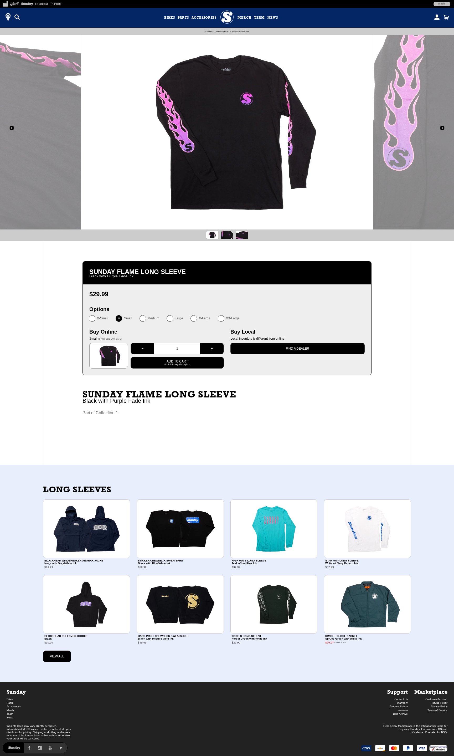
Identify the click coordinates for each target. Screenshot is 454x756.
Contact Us (401, 699)
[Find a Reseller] (8, 17)
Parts (183, 17)
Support (442, 4)
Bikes (169, 17)
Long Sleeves (221, 31)
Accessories (204, 17)
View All (57, 656)
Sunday (208, 31)
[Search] (17, 17)
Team (259, 17)
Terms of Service (437, 710)
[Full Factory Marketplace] (5, 3)
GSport (442, 729)
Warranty (402, 702)
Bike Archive (400, 713)
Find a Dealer (297, 348)
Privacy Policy (439, 706)
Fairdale (426, 729)
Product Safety (399, 706)
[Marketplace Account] (437, 17)
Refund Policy (439, 702)
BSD (444, 732)
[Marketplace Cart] (446, 17)
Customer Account (436, 699)
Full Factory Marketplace (398, 725)
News (272, 17)
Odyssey (404, 729)
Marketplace (430, 692)
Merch (244, 17)
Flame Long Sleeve (240, 31)
